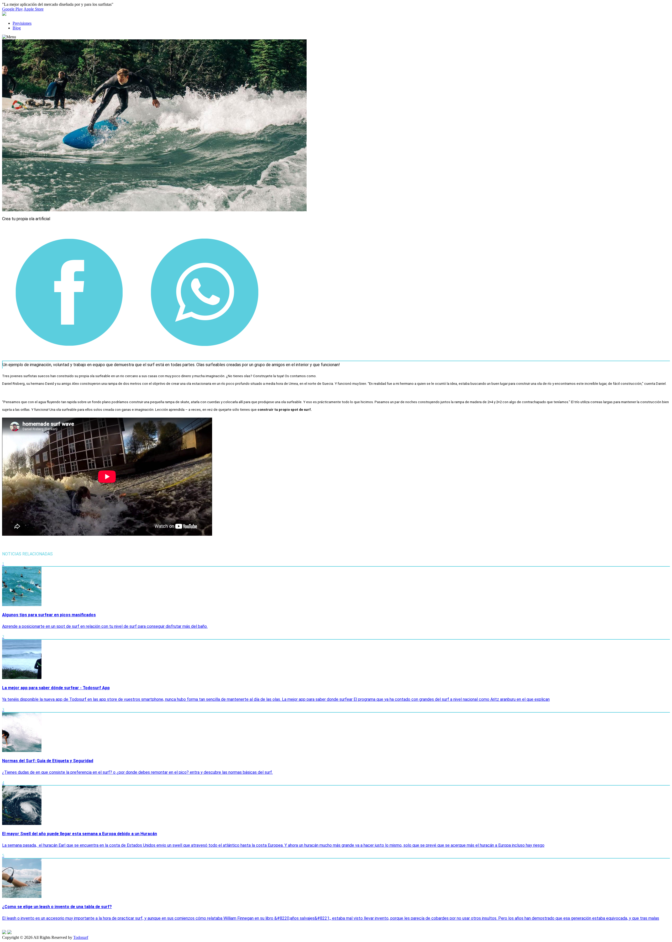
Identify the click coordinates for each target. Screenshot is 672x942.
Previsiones (22, 23)
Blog (17, 28)
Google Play (12, 9)
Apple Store (34, 9)
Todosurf (80, 937)
